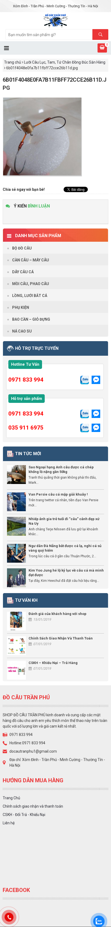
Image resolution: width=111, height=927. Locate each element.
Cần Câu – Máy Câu (30, 260)
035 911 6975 (25, 427)
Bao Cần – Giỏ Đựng (31, 319)
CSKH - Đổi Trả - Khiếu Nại (24, 814)
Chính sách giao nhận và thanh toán (33, 806)
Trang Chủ (11, 798)
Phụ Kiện (20, 307)
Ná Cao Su (22, 331)
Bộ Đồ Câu (22, 248)
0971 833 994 (25, 379)
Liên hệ (9, 823)
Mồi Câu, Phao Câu (30, 284)
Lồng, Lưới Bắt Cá (29, 295)
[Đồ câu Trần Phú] (55, 20)
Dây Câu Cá (23, 272)
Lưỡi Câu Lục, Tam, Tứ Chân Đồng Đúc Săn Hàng (64, 62)
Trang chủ (12, 62)
